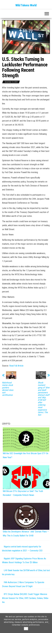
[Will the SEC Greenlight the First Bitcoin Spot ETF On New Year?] (26, 439)
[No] (48, 623)
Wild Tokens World (26, 5)
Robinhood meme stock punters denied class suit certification (7, 388)
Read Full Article (16, 365)
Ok (26, 629)
